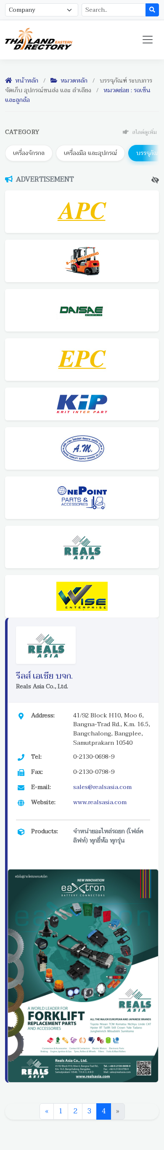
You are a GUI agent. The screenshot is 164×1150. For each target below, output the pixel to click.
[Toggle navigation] (147, 40)
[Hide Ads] (155, 180)
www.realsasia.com (100, 802)
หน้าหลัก (25, 80)
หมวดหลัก (73, 80)
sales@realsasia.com (102, 787)
